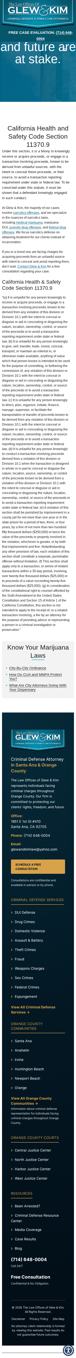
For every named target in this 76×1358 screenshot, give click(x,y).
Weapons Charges (29, 968)
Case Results (25, 1239)
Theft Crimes (25, 950)
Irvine (19, 1060)
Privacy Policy (39, 1319)
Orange (21, 1088)
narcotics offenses (26, 212)
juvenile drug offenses (25, 227)
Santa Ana (23, 1041)
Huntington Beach (29, 1069)
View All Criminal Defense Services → (33, 1009)
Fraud (19, 959)
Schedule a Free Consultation (28, 867)
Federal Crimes (27, 987)
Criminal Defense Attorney (37, 765)
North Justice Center (32, 1160)
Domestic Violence (30, 931)
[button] (64, 49)
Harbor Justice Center (33, 1169)
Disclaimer (18, 1319)
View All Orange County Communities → (31, 1101)
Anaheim (22, 1050)
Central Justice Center (33, 1150)
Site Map (58, 1319)
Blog (18, 1248)
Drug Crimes (25, 922)
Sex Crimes (24, 978)
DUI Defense (25, 912)
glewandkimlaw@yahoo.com (34, 849)
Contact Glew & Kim (31, 266)
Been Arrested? (27, 1206)
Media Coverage (28, 1230)
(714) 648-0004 (37, 835)
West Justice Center (31, 1178)
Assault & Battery (29, 940)
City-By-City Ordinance (27, 668)
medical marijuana (29, 222)
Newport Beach (27, 1078)
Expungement (26, 997)
